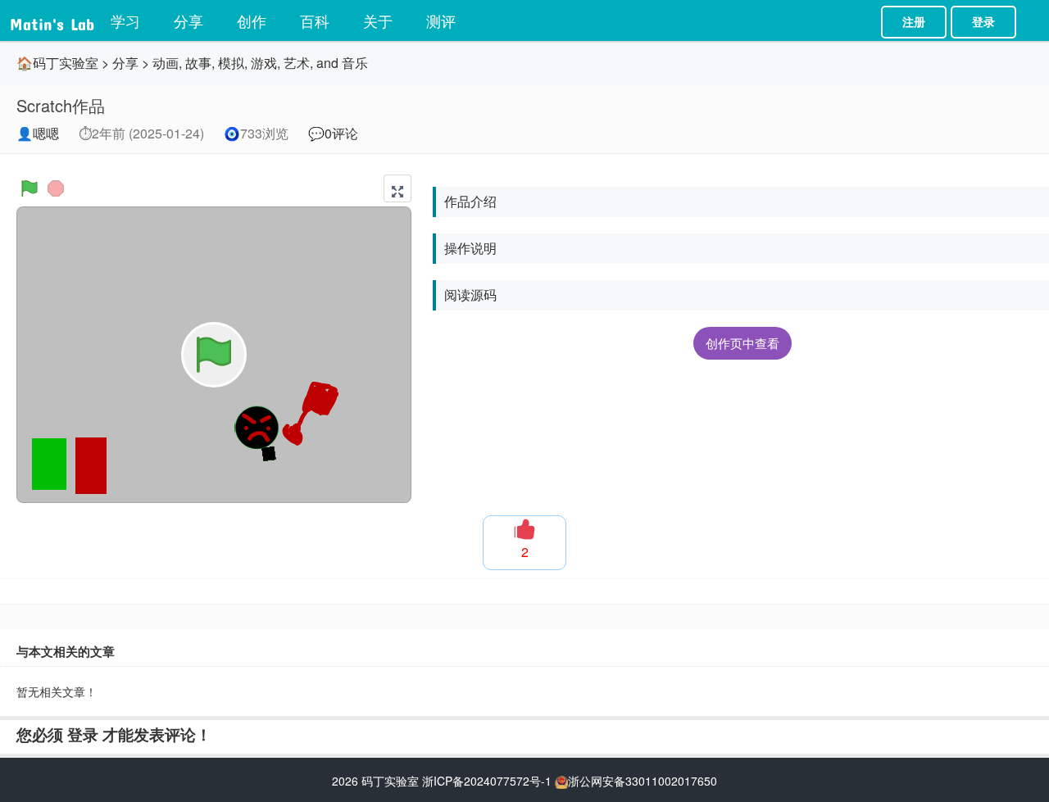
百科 (314, 20)
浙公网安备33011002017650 (642, 781)
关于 (378, 20)
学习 (125, 20)
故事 (198, 62)
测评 (441, 20)
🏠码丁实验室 (57, 62)
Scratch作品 (60, 105)
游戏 (264, 62)
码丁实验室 (390, 781)
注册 (913, 22)
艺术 (297, 62)
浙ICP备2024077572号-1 (487, 781)
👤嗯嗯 (37, 133)
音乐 (355, 62)
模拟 (231, 62)
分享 (188, 20)
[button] (397, 188)
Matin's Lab (52, 20)
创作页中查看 (742, 342)
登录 (983, 22)
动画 (165, 62)
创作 (251, 20)
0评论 (341, 133)
